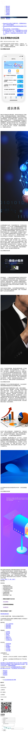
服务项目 (8, 7)
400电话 (7, 634)
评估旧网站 (5, 601)
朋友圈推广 (8, 646)
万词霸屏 (8, 647)
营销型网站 (8, 625)
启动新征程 (5, 607)
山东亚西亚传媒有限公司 (16, 667)
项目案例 (5, 672)
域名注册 (8, 633)
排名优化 (8, 10)
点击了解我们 (4, 17)
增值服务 (8, 9)
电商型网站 (8, 626)
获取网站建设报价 (5, 613)
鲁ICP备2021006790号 (5, 668)
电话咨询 (5, 674)
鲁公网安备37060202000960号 (18, 668)
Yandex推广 (8, 650)
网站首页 (8, 6)
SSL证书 (8, 635)
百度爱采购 (8, 643)
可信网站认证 (9, 640)
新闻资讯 (5, 673)
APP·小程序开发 (9, 623)
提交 (4, 730)
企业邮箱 (8, 631)
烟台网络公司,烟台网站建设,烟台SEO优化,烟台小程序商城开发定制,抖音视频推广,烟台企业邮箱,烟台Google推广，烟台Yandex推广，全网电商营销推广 (14, 664)
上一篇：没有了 (4, 579)
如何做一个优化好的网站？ (11, 28)
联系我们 (8, 14)
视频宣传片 (8, 637)
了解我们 (8, 13)
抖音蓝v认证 (8, 638)
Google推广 (8, 649)
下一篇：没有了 (11, 579)
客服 (15, 679)
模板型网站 (8, 627)
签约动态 (8, 11)
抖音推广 (8, 645)
